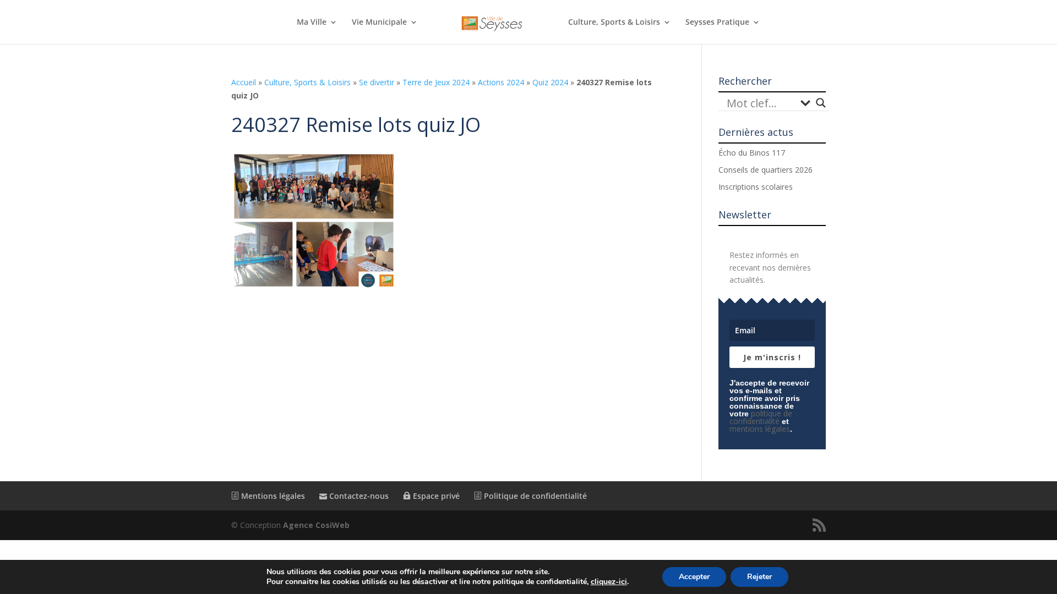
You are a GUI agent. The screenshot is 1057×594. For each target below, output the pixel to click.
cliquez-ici (609, 582)
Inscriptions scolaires (755, 187)
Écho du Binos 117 (751, 152)
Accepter (694, 576)
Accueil (243, 82)
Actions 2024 (501, 82)
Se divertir (376, 82)
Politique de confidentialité (534, 496)
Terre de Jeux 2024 (436, 82)
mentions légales (759, 429)
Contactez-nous (358, 496)
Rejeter (759, 576)
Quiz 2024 (550, 82)
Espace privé (435, 496)
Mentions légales (272, 496)
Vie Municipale (379, 22)
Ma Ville (311, 22)
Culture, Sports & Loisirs (614, 22)
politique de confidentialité (760, 417)
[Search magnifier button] (821, 103)
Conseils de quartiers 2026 (765, 169)
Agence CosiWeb (316, 525)
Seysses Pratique (717, 22)
